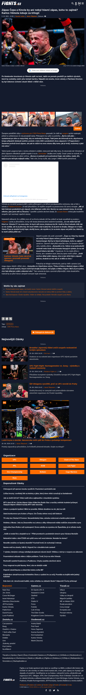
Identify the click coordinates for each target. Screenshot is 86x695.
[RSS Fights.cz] (58, 690)
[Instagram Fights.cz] (50, 690)
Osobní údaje (48, 685)
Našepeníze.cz (76, 658)
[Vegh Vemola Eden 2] (42, 119)
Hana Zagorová (37, 629)
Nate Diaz (6, 590)
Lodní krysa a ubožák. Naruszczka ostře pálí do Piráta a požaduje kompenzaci (36, 440)
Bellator (43, 472)
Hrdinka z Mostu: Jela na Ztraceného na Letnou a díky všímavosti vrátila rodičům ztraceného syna (42, 523)
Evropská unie (65, 610)
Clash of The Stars (71, 460)
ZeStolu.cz (64, 655)
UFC (14, 460)
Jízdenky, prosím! (9, 643)
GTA (33, 598)
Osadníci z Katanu (9, 629)
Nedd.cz (31, 658)
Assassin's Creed (37, 593)
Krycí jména (7, 646)
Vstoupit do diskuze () (44, 332)
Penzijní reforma (66, 613)
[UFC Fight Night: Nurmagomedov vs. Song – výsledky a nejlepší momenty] (15, 372)
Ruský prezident (66, 604)
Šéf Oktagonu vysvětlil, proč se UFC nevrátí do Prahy (53, 384)
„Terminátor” (42, 153)
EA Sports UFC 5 (37, 590)
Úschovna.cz (21, 658)
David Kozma (8, 613)
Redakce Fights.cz (50, 371)
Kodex (57, 685)
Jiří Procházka (8, 604)
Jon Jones (6, 593)
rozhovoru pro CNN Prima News (34, 133)
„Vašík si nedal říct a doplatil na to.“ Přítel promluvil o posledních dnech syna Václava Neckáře (40, 534)
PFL (14, 466)
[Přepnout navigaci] (76, 3)
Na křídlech (7, 649)
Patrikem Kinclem (15, 207)
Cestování (33, 655)
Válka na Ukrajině (66, 595)
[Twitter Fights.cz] (54, 690)
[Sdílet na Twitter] (6, 318)
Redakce (31, 685)
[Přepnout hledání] (72, 3)
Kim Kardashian (37, 635)
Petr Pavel (35, 626)
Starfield (34, 595)
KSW (43, 466)
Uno (4, 641)
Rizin (15, 478)
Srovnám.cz (7, 661)
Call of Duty (35, 610)
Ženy (26, 655)
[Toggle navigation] (82, 3)
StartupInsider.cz (20, 661)
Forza (33, 604)
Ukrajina (63, 593)
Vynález (63, 615)
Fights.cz (48, 658)
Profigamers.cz (53, 655)
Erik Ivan (47, 353)
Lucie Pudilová (8, 615)
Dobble (5, 638)
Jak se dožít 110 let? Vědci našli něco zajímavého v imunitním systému (31, 498)
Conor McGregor (9, 595)
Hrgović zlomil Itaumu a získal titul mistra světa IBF (23, 570)
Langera (65, 133)
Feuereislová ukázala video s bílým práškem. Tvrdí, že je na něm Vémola (31, 556)
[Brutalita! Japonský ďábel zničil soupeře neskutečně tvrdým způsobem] (15, 354)
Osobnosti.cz (75, 655)
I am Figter (71, 466)
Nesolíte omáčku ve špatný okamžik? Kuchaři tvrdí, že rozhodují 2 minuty (32, 543)
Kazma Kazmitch (37, 632)
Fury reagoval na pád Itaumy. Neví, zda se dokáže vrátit (25, 565)
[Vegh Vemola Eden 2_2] (15, 119)
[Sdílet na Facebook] (3, 318)
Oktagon (10, 324)
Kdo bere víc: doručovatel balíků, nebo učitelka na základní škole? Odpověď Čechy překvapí (40, 581)
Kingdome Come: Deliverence (42, 615)
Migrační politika (66, 598)
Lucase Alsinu (62, 212)
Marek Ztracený (37, 641)
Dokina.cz (57, 658)
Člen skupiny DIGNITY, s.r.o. (48, 687)
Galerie (77, 128)
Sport (20, 655)
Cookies (39, 685)
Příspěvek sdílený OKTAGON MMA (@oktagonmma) (30, 199)
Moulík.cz (39, 658)
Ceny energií (64, 607)
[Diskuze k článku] (45, 16)
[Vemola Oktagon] (69, 119)
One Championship (14, 472)
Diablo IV (34, 601)
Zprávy (14, 655)
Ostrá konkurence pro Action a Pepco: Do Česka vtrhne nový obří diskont (32, 514)
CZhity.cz (66, 658)
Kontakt (63, 685)
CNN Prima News (13, 327)
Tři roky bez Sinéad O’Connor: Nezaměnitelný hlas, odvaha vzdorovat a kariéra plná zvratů (39, 518)
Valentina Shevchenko (11, 601)
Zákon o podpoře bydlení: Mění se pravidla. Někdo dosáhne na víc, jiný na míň (34, 509)
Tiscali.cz (6, 655)
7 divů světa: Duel (9, 632)
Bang (5, 626)
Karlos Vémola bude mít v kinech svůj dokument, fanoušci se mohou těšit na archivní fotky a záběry (39, 292)
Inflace (62, 590)
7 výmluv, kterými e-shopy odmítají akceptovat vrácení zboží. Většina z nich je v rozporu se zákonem (43, 552)
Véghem (5, 222)
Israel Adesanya (8, 598)
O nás (69, 685)
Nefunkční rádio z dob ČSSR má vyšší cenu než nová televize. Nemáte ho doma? (35, 538)
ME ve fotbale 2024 (67, 601)
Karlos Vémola (8, 607)
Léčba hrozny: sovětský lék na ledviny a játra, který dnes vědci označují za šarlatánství (37, 493)
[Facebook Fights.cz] (46, 690)
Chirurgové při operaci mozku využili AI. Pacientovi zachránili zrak (29, 489)
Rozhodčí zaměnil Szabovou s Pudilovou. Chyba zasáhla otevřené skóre (32, 561)
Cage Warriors (71, 472)
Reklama (23, 685)
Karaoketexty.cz (9, 658)
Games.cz (42, 655)
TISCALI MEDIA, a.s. (34, 687)
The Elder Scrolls (37, 613)
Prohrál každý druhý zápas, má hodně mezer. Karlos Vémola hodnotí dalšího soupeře (34, 289)
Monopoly (6, 635)
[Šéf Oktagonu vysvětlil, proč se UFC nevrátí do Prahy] (15, 390)
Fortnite (34, 607)
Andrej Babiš (36, 623)
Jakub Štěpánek (49, 387)
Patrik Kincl (7, 610)
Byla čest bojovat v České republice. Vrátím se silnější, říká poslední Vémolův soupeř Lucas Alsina (38, 294)
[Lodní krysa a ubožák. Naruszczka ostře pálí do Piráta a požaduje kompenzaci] (35, 419)
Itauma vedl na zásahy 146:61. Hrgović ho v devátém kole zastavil (29, 547)
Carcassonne (7, 623)
